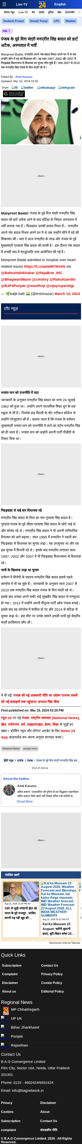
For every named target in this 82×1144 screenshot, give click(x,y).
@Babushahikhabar (18, 273)
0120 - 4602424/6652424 (33, 1083)
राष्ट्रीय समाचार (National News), (55, 718)
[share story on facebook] (15, 87)
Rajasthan (19, 1045)
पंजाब (5, 31)
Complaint (10, 974)
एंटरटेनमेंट (70, 12)
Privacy (6, 1103)
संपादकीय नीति (48, 1130)
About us (9, 991)
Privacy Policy (52, 974)
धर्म (23, 724)
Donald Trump (39, 21)
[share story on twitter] (27, 87)
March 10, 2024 (67, 294)
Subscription (11, 965)
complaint (8, 1130)
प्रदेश (41, 12)
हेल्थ (48, 724)
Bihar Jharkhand (25, 1027)
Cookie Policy (51, 983)
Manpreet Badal (11, 748)
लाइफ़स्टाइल (35, 724)
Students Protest (13, 21)
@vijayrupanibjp (60, 286)
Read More (25, 801)
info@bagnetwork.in (28, 1091)
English (60, 4)
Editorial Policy (52, 991)
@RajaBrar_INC (49, 273)
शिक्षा (56, 724)
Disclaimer (10, 983)
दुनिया (51, 12)
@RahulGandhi (62, 279)
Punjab (17, 1036)
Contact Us (49, 965)
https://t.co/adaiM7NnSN (44, 266)
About (45, 1112)
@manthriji (35, 286)
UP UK (16, 1018)
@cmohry (40, 279)
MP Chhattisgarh (25, 1009)
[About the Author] (9, 790)
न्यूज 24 (7, 718)
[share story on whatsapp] (46, 87)
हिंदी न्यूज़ (9, 760)
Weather (71, 21)
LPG (56, 21)
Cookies (7, 1112)
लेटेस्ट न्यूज (9, 12)
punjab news (30, 748)
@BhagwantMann (16, 279)
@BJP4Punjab (13, 286)
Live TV (21, 4)
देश (33, 12)
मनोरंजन (13, 724)
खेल (59, 12)
